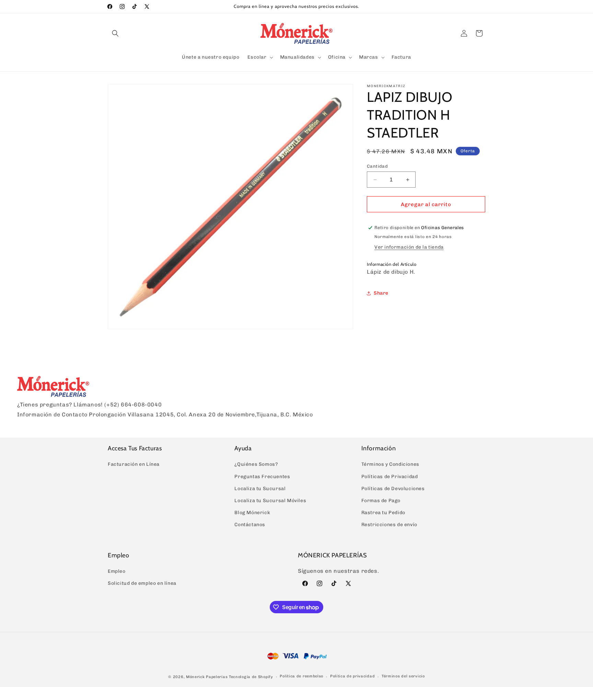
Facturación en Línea (134, 464)
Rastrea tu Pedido (383, 513)
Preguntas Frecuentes (262, 476)
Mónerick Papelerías (207, 677)
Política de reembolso (301, 676)
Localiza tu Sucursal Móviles (270, 501)
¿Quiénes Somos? (256, 464)
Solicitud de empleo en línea (142, 583)
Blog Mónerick (252, 513)
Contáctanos (249, 525)
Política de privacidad (352, 676)
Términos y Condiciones (390, 464)
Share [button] (381, 293)
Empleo (117, 571)
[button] (115, 33)
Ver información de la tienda (409, 247)
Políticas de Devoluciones (393, 488)
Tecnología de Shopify (251, 677)
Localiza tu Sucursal (260, 488)
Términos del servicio (403, 676)
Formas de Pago (380, 501)
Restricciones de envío (389, 525)
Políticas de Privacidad (389, 476)
